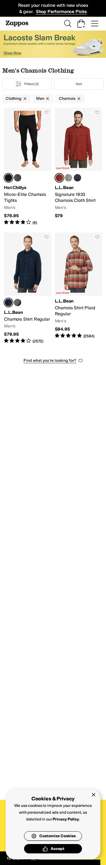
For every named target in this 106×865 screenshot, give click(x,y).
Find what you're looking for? (49, 360)
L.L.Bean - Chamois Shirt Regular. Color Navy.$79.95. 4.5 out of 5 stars (27, 288)
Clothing (13, 98)
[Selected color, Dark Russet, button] (59, 177)
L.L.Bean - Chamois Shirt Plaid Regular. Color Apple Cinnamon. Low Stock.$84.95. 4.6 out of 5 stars (78, 288)
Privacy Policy (66, 819)
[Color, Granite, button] (17, 177)
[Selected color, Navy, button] (8, 302)
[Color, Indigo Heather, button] (77, 177)
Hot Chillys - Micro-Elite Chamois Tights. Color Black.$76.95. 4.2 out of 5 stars (27, 167)
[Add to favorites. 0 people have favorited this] (46, 112)
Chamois (67, 98)
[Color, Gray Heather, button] (68, 177)
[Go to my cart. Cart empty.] (81, 23)
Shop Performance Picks (61, 11)
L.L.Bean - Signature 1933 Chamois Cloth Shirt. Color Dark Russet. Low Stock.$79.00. (78, 167)
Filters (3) (31, 84)
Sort (79, 84)
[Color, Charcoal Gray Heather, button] (17, 302)
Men (40, 98)
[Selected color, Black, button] (8, 177)
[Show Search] (67, 23)
